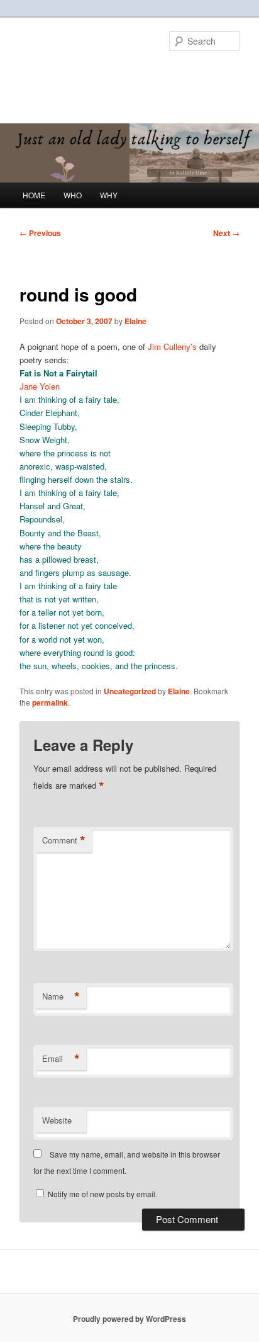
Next (226, 233)
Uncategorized (130, 691)
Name (61, 996)
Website (57, 1120)
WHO (72, 194)
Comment (63, 840)
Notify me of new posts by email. (102, 1193)
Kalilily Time (63, 72)
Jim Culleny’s (173, 346)
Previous (40, 233)
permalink (50, 702)
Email (61, 1059)
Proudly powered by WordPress (129, 1318)
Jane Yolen (39, 386)
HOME (34, 194)
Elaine (135, 321)
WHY (109, 194)
